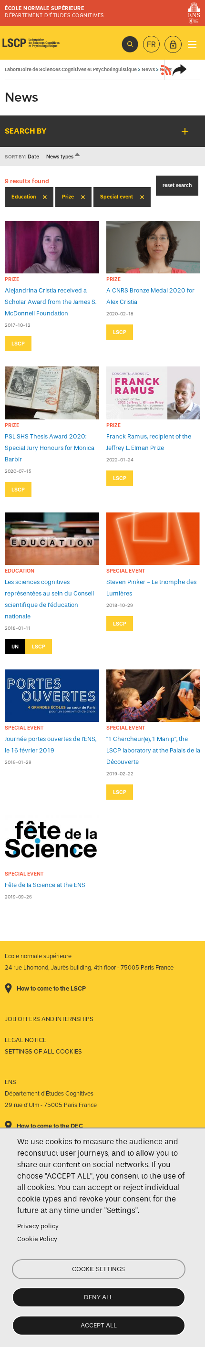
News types (63, 157)
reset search (177, 185)
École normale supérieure (44, 8)
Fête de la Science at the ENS (45, 884)
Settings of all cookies (43, 1051)
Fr (151, 44)
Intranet (173, 44)
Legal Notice (25, 1040)
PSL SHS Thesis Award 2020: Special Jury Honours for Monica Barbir (49, 448)
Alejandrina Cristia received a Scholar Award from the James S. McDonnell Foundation (50, 302)
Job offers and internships (49, 1019)
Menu (192, 44)
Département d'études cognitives (54, 15)
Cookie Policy (37, 1239)
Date (33, 157)
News (148, 69)
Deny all (98, 1297)
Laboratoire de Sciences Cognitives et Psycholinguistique (31, 43)
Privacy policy (38, 1226)
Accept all (99, 1325)
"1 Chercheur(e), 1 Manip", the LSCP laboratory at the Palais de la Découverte (153, 750)
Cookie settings (98, 1269)
